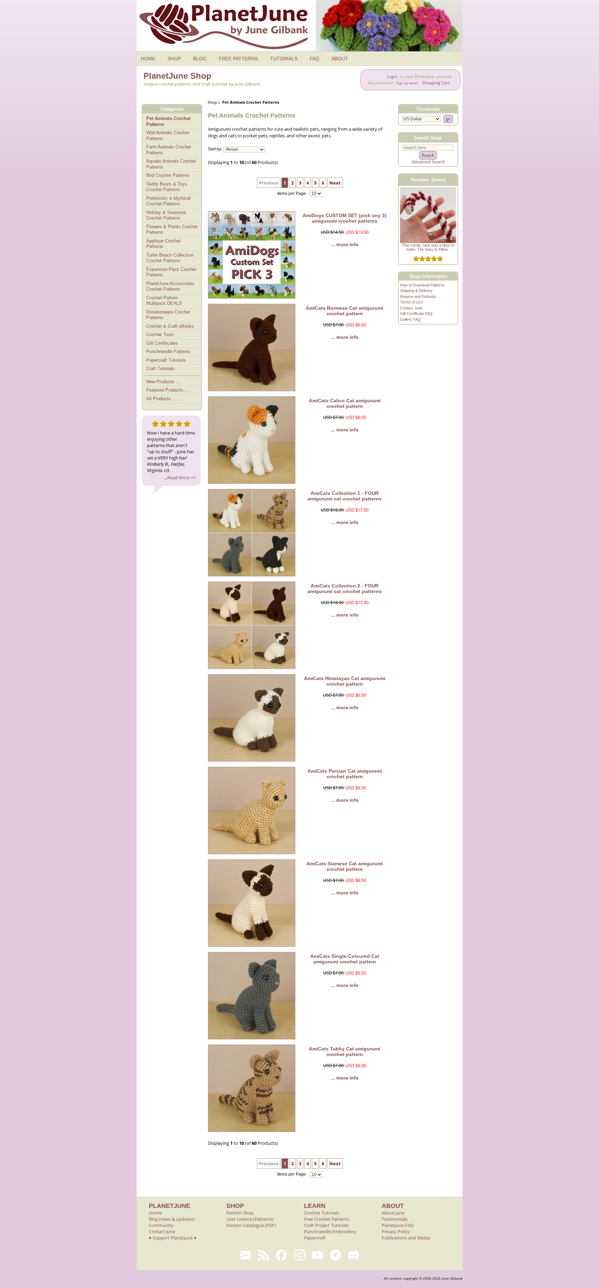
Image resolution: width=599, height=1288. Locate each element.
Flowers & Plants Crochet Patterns (172, 229)
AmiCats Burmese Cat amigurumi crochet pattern (344, 310)
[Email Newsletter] (245, 1255)
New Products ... (163, 381)
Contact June (411, 308)
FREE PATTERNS (238, 58)
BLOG (200, 58)
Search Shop (428, 137)
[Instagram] (299, 1255)
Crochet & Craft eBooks (170, 326)
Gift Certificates (162, 343)
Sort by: (215, 149)
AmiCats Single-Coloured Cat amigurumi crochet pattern (344, 958)
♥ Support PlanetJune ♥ (173, 1238)
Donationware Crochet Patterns (168, 314)
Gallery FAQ (410, 319)
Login (392, 76)
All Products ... (161, 398)
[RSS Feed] (263, 1255)
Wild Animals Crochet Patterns (167, 135)
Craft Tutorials (160, 368)
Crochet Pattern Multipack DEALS (164, 300)
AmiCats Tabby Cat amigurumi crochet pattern (344, 1051)
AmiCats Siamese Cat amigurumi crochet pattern (344, 866)
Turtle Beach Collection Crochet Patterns (169, 258)
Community (161, 1225)
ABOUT (339, 58)
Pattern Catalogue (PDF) (251, 1225)
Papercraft (314, 1238)
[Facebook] (281, 1255)
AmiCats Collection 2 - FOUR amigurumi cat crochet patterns (344, 588)
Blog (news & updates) (171, 1219)
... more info (344, 244)
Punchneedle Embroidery (330, 1231)
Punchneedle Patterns (168, 351)
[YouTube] (317, 1255)
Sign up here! (407, 83)
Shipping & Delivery (416, 291)
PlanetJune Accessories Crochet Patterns (170, 286)
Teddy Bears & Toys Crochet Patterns (166, 186)
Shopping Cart (436, 83)
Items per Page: (292, 193)
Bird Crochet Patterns (168, 175)
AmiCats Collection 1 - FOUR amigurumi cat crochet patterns (344, 495)
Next (335, 183)
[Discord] (353, 1255)
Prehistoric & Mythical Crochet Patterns (168, 201)
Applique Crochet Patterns (163, 243)
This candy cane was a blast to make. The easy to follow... (428, 247)
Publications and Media (406, 1238)
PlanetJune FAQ (398, 1225)
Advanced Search (428, 162)
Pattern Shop (240, 1213)
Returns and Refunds (418, 296)
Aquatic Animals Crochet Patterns (171, 164)
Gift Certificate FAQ (416, 313)
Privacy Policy (396, 1231)
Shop (212, 102)
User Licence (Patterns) (250, 1219)
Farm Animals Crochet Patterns (168, 149)
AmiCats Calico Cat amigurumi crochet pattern (345, 403)
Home (155, 1213)
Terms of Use (411, 302)
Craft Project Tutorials (326, 1225)
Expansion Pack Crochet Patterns (171, 272)
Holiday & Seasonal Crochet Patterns (166, 215)
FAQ (314, 58)
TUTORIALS (283, 58)
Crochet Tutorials (321, 1213)
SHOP (174, 58)
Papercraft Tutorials (166, 360)
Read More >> (181, 477)
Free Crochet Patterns (326, 1219)
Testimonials (395, 1219)
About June (393, 1213)
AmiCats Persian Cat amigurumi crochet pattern (344, 773)
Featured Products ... (167, 390)
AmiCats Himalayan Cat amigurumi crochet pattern (344, 681)
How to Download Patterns (422, 285)
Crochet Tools (160, 334)
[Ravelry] (335, 1255)
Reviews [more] (428, 179)
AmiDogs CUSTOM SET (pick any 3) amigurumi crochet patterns (345, 218)
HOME (148, 58)
